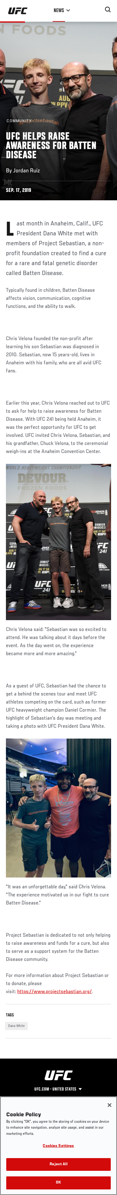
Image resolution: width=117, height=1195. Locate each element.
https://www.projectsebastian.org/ (54, 992)
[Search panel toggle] (108, 9)
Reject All (58, 1164)
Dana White (16, 1026)
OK (58, 1183)
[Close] (109, 1105)
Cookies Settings (58, 1146)
